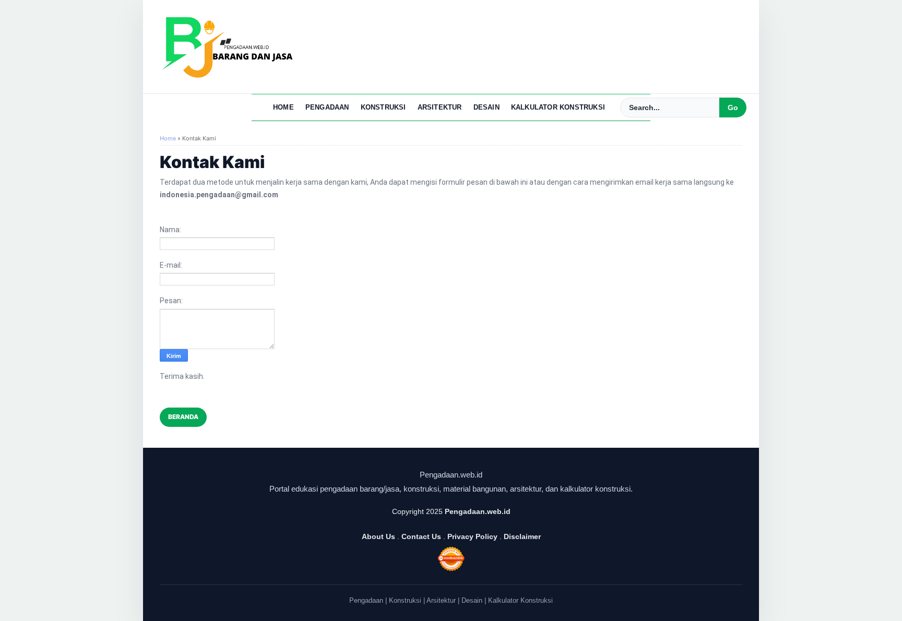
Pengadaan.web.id (478, 511)
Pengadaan (327, 107)
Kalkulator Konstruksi (558, 107)
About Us (378, 536)
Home (283, 107)
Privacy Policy (472, 536)
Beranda (183, 417)
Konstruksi (383, 107)
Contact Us (421, 536)
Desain (486, 107)
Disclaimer (522, 536)
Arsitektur (440, 107)
